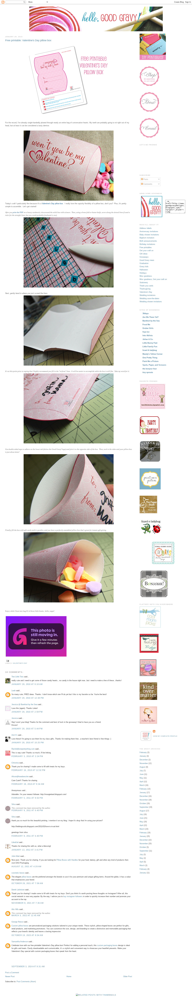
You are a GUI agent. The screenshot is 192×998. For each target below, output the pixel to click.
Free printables (146, 247)
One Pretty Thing (150, 358)
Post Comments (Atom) (26, 981)
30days (146, 313)
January (143, 756)
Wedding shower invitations (151, 302)
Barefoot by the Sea (151, 321)
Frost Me (146, 325)
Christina (15, 763)
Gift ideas (143, 254)
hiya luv (146, 332)
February (143, 752)
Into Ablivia (148, 335)
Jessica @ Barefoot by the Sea (24, 704)
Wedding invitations (147, 295)
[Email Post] (7, 660)
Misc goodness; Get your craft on (153, 279)
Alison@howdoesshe (20, 776)
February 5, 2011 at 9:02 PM (27, 798)
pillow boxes (27, 877)
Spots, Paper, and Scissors (154, 365)
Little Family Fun (150, 347)
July (141, 771)
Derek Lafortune (18, 890)
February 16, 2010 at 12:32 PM (28, 770)
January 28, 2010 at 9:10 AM (27, 684)
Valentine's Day (20, 663)
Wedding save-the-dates (149, 298)
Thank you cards (146, 286)
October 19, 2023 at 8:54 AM (27, 935)
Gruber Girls (148, 328)
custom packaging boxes (107, 945)
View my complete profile (165, 736)
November (144, 763)
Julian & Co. (148, 339)
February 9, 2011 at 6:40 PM (27, 810)
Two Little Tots (17, 677)
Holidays (143, 273)
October (143, 803)
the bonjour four (150, 369)
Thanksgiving (145, 289)
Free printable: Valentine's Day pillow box (28, 40)
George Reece (17, 922)
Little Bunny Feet (150, 343)
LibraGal (15, 842)
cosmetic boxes (18, 873)
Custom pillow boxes (20, 926)
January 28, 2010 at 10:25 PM (28, 743)
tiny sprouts (148, 372)
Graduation (144, 263)
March (142, 785)
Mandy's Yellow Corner (152, 354)
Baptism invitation (147, 238)
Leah (13, 690)
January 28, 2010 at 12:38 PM (28, 698)
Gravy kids (144, 266)
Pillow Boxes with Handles (67, 860)
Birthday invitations (147, 244)
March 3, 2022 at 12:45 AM (26, 915)
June (142, 774)
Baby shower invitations (149, 235)
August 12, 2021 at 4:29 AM (26, 866)
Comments (147, 184)
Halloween (144, 270)
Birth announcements (148, 241)
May (141, 778)
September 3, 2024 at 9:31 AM (28, 966)
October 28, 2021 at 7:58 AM (27, 883)
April (141, 782)
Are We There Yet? (151, 317)
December (144, 760)
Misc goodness (146, 276)
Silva (14, 804)
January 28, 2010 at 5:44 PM (27, 729)
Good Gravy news (147, 260)
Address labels (146, 228)
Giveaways (144, 257)
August (142, 767)
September (144, 807)
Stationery (144, 282)
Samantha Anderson (20, 942)
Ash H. (14, 735)
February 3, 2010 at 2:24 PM (27, 756)
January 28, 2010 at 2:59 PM (27, 712)
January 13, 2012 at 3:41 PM (27, 850)
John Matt (16, 856)
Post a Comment (12, 972)
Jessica (15, 718)
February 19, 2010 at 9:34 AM (28, 784)
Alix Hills (15, 909)
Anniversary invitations (149, 231)
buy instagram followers (73, 896)
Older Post (127, 976)
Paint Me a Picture (150, 361)
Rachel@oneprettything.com (23, 749)
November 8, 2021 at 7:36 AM (28, 903)
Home (68, 976)
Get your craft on (146, 250)
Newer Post (10, 976)
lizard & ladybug (150, 350)
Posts (145, 179)
